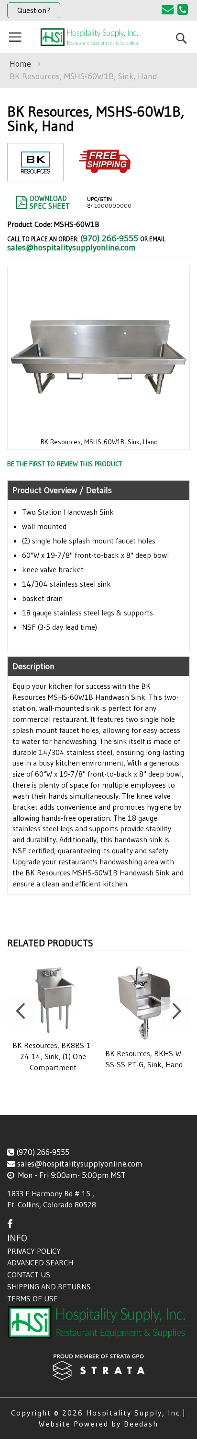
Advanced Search (40, 1262)
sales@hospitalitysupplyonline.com (71, 247)
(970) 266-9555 (109, 238)
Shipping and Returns (49, 1286)
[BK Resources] (35, 173)
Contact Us (28, 1274)
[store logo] (90, 37)
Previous (21, 1011)
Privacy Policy (34, 1251)
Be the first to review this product (64, 464)
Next (175, 1011)
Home (20, 64)
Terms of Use (32, 1298)
